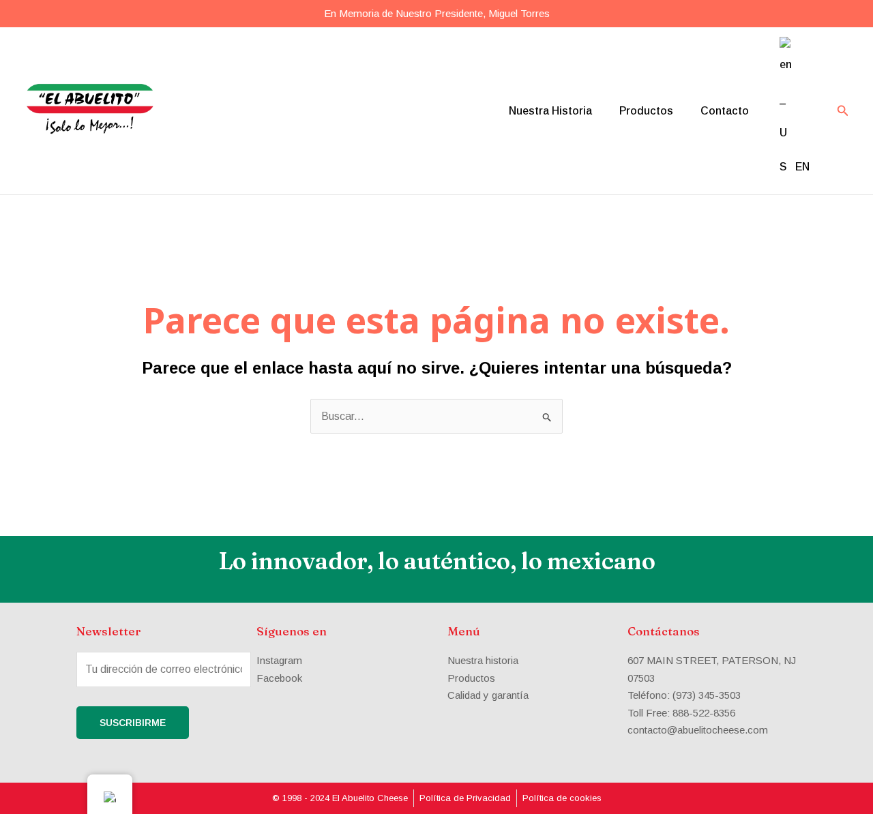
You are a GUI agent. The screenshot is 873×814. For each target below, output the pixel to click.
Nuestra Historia (550, 111)
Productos (646, 111)
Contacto (724, 111)
